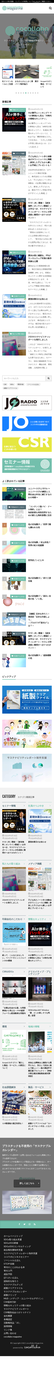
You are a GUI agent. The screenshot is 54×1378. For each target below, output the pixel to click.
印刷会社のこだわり (17, 507)
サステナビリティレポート (16, 1309)
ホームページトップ (13, 1236)
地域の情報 (33, 1026)
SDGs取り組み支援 (13, 1239)
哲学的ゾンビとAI (36, 560)
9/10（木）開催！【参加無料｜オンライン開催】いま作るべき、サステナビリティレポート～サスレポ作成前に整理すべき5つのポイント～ (40, 210)
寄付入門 (8, 1270)
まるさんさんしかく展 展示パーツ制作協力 (26, 82)
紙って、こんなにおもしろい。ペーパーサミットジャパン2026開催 (14, 958)
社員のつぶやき (19, 296)
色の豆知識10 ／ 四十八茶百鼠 (39, 579)
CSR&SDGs (20, 489)
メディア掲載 (19, 153)
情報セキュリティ (18, 110)
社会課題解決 (9, 1087)
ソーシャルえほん (33, 384)
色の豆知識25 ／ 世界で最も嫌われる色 (39, 525)
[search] (49, 378)
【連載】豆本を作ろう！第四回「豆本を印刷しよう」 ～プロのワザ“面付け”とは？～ (39, 619)
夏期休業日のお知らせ (38, 299)
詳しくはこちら (27, 1183)
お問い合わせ (10, 1333)
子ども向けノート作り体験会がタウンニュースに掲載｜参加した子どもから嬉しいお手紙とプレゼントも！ (40, 160)
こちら (36, 1)
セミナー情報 (19, 200)
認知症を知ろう (11, 1281)
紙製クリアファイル (10, 388)
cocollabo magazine (13, 1336)
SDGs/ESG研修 (11, 1243)
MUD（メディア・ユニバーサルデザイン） (24, 1298)
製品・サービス (36, 1087)
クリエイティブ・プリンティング (39, 972)
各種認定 (8, 1319)
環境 (4, 1026)
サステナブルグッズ (13, 1284)
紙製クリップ (10, 1295)
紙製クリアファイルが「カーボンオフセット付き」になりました (40, 1126)
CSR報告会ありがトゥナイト (17, 1312)
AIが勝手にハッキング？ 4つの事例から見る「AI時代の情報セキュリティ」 (40, 116)
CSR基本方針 (10, 1302)
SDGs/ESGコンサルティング (17, 1246)
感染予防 (8, 1274)
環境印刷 (21, 384)
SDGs (12, 384)
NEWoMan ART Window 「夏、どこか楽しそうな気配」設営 (39, 1013)
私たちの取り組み (18, 334)
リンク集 (8, 1329)
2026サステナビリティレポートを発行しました (39, 338)
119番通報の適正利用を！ (12, 1123)
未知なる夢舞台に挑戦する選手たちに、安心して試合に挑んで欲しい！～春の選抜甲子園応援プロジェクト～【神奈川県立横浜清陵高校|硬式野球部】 (40, 1069)
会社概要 (8, 1315)
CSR (5, 384)
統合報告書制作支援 (13, 1250)
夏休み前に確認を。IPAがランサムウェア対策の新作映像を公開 (40, 258)
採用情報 (8, 1326)
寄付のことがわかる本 (14, 1267)
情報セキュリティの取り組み (17, 1305)
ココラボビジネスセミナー (16, 1256)
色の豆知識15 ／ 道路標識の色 (39, 656)
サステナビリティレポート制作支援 (20, 1253)
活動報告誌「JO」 (12, 1322)
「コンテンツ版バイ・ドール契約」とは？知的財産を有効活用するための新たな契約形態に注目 (40, 511)
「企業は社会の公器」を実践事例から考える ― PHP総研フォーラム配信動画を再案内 (14, 1010)
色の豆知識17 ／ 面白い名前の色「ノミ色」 (39, 597)
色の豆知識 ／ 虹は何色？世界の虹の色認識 (39, 543)
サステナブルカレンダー (15, 1291)
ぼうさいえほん (11, 1277)
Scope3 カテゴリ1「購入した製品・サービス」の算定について (14, 1065)
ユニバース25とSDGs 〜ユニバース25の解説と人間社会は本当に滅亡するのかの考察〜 (40, 493)
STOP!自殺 (9, 1263)
